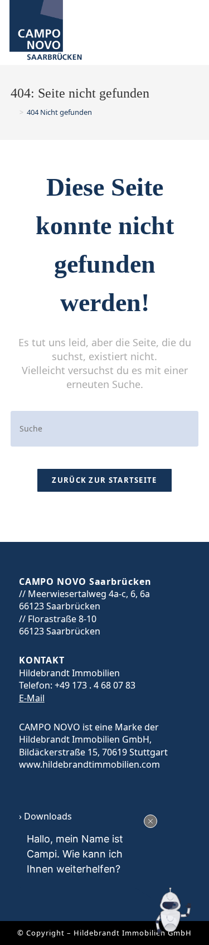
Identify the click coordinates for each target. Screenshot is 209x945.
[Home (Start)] (13, 112)
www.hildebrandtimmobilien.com (89, 764)
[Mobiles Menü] (186, 33)
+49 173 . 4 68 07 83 (95, 685)
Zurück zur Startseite (104, 480)
